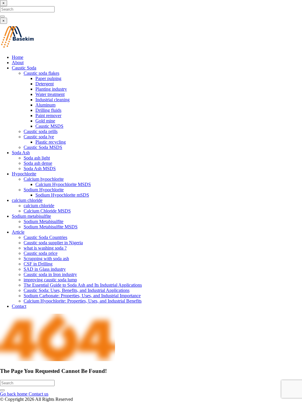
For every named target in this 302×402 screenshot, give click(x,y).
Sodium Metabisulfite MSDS (51, 226)
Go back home (14, 393)
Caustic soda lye (39, 136)
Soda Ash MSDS (40, 168)
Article (18, 232)
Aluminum (45, 104)
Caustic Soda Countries (45, 237)
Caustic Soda (24, 67)
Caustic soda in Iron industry (50, 274)
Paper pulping (48, 78)
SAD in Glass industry (45, 269)
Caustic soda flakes (41, 73)
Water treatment (50, 94)
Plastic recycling (50, 141)
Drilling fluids (48, 110)
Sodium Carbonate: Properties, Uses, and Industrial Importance (82, 295)
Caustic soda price (41, 253)
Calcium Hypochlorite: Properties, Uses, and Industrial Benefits (83, 300)
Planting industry (51, 89)
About (18, 62)
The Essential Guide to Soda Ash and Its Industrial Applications (83, 285)
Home (17, 57)
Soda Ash (21, 152)
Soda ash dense (38, 163)
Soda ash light (37, 157)
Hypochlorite (24, 173)
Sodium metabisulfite (31, 216)
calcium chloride (27, 200)
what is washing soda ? (45, 247)
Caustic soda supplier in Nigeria (53, 242)
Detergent (44, 83)
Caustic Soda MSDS (43, 147)
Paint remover (48, 115)
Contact (19, 306)
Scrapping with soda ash (46, 258)
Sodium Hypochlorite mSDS (62, 194)
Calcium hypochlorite (44, 179)
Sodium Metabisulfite (43, 221)
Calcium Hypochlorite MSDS (63, 184)
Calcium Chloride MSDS (47, 210)
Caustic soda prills (41, 131)
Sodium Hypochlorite (44, 189)
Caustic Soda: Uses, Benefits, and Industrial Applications (76, 290)
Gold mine (45, 120)
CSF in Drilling (38, 263)
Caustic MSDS (49, 126)
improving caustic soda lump (50, 279)
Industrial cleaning (52, 99)
